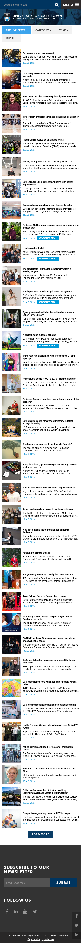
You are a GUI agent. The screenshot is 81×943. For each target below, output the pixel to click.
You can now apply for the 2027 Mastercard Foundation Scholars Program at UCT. (45, 276)
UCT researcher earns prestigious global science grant (49, 705)
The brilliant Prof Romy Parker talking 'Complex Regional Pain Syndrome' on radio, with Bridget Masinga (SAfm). (47, 624)
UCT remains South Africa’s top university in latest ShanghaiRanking (48, 422)
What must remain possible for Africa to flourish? (47, 444)
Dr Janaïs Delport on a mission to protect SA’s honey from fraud (49, 661)
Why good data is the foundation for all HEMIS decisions (46, 531)
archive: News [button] (16, 30)
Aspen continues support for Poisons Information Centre (48, 748)
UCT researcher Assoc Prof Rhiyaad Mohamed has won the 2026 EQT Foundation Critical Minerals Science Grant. (51, 710)
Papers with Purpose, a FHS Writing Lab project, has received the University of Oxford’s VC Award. (49, 733)
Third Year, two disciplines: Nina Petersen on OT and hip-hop (49, 357)
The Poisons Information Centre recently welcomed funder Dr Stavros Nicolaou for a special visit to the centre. (48, 754)
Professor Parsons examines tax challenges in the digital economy (51, 400)
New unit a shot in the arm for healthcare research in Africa (49, 770)
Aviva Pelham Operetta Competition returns (44, 596)
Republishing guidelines (41, 939)
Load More (40, 834)
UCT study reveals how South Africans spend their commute (48, 74)
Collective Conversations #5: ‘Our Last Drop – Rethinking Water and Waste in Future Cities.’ (45, 791)
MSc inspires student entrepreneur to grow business (49, 487)
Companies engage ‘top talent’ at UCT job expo (46, 813)
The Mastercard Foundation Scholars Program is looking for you (47, 270)
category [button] (42, 30)
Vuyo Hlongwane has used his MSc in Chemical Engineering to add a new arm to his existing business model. (50, 492)
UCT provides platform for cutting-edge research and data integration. (49, 776)
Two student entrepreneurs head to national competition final (51, 118)
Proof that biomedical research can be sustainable (48, 509)
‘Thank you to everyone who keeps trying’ (43, 140)
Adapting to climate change (36, 552)
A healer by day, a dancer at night (39, 335)
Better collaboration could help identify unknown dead (50, 96)
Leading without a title (34, 248)
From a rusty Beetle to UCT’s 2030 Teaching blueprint (49, 379)
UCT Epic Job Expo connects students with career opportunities (48, 183)
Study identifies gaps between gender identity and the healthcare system (49, 466)
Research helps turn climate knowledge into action (48, 205)
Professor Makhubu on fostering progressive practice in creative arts (51, 226)
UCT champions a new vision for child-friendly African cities (50, 683)
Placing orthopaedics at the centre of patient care (47, 161)
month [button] (11, 37)
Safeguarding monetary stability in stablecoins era (48, 574)
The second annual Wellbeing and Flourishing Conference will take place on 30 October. (46, 449)
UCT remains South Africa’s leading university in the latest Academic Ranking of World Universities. (49, 428)
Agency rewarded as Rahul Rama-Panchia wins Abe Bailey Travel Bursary (48, 313)
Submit (63, 882)
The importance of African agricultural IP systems (47, 291)
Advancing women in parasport (38, 53)
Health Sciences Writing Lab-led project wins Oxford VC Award (50, 726)
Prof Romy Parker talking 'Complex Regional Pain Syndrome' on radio (47, 618)
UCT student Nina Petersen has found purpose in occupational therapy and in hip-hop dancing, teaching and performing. (50, 340)
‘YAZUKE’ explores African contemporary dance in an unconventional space (49, 639)
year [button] (62, 30)
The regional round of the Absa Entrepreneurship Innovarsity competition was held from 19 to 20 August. (47, 124)
